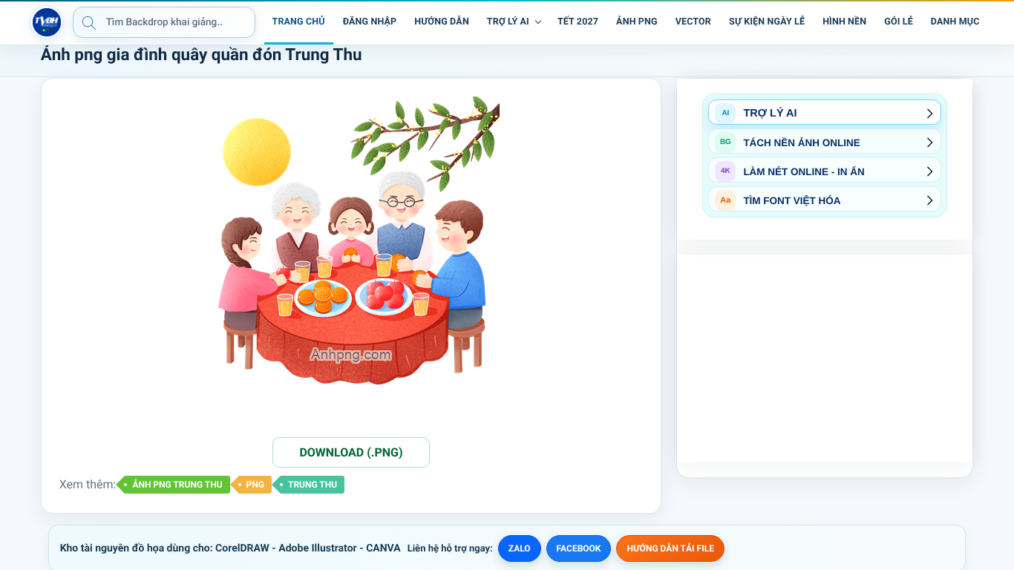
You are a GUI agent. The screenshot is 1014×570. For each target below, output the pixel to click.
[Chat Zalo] (999, 22)
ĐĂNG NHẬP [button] (369, 21)
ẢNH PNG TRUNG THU (177, 484)
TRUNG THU (312, 484)
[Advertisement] (824, 358)
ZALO (519, 548)
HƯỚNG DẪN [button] (441, 21)
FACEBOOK (579, 548)
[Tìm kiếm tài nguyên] (89, 22)
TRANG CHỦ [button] (298, 21)
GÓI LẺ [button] (898, 21)
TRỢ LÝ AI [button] (508, 21)
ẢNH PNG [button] (637, 21)
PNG (255, 484)
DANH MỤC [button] (955, 21)
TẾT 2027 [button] (577, 21)
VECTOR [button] (693, 21)
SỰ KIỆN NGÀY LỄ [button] (767, 21)
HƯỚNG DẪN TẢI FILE (670, 548)
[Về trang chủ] (47, 22)
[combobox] (164, 22)
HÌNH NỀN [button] (844, 21)
